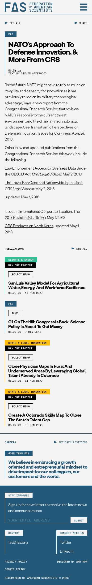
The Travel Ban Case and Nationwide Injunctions (44, 182)
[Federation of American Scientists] (28, 7)
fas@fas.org (18, 542)
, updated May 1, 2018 (22, 196)
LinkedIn (67, 551)
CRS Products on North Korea (29, 225)
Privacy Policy (16, 561)
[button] (83, 7)
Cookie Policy (15, 569)
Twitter (65, 542)
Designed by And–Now (72, 561)
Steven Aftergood (33, 73)
